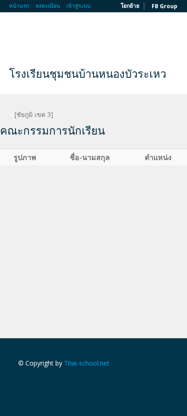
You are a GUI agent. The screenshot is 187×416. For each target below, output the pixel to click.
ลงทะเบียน (47, 6)
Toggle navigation (17, 34)
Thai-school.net (86, 363)
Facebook (20, 382)
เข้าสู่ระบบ (78, 6)
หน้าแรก (19, 6)
